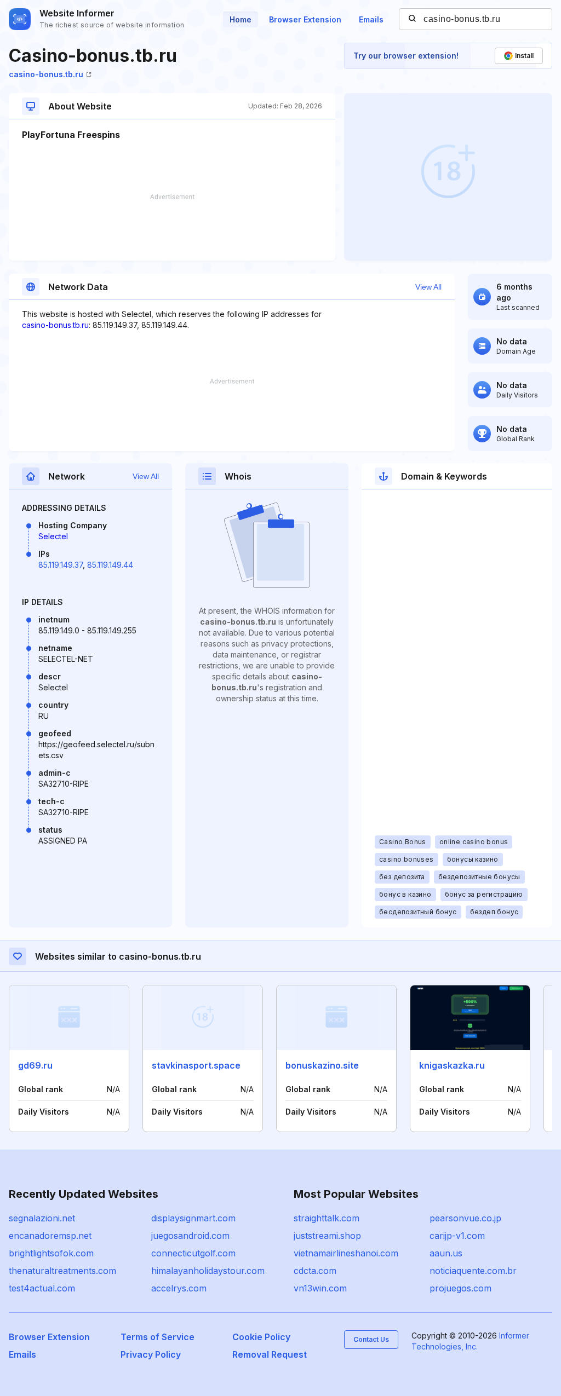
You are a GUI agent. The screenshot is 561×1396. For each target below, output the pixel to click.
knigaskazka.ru (452, 1065)
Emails (371, 19)
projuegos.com (460, 1288)
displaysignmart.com (193, 1218)
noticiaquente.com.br (473, 1270)
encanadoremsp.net (50, 1235)
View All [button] (428, 286)
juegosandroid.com (190, 1235)
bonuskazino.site (322, 1065)
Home (240, 19)
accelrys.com (179, 1288)
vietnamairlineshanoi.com (346, 1253)
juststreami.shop (327, 1235)
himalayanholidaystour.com (208, 1270)
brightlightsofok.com (51, 1253)
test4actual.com (42, 1288)
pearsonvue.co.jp (465, 1218)
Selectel (53, 536)
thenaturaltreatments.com (62, 1270)
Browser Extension (305, 19)
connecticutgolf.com (193, 1253)
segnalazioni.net (42, 1218)
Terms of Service (157, 1336)
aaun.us (446, 1253)
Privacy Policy (151, 1354)
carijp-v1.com (457, 1235)
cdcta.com (315, 1270)
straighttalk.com (326, 1218)
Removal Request (269, 1354)
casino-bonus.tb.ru (46, 74)
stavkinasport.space (196, 1065)
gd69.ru (35, 1065)
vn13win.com (320, 1288)
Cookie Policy (261, 1336)
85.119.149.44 (110, 564)
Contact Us (371, 1339)
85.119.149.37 (60, 564)
